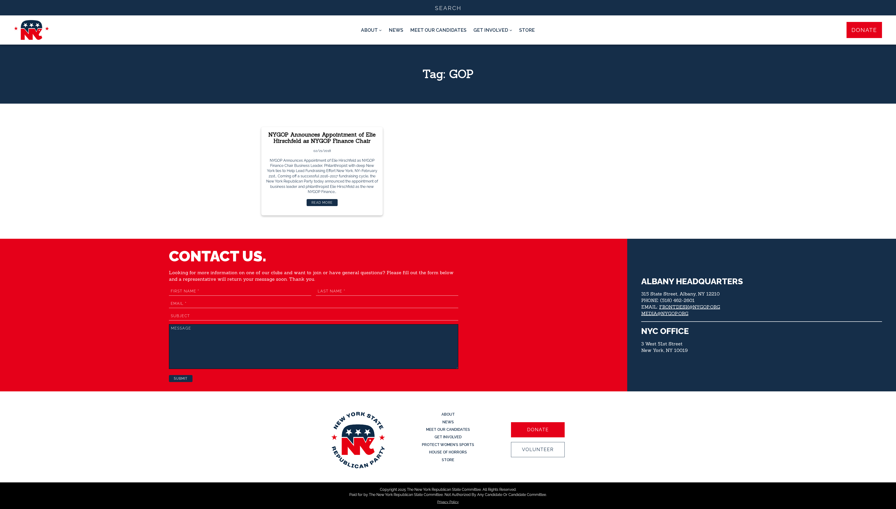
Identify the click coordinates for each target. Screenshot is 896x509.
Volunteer (538, 449)
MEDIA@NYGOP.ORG (664, 313)
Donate (864, 30)
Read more (325, 203)
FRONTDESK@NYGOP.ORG (689, 307)
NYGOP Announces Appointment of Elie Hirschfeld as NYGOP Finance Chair (322, 138)
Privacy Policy (448, 502)
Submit (181, 378)
